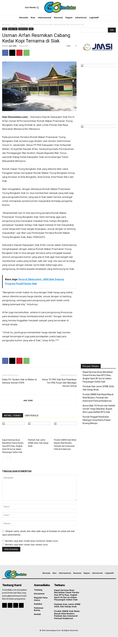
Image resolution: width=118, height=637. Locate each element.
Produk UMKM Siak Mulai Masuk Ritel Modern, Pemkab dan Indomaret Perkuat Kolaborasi (98, 397)
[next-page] (9, 458)
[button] (32, 7)
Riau (15, 24)
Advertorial (23, 29)
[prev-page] (4, 458)
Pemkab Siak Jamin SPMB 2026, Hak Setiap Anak (38, 443)
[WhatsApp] (26, 53)
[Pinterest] (19, 53)
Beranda (6, 24)
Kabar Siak (24, 24)
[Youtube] (21, 605)
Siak (31, 29)
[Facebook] (5, 53)
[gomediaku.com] (59, 7)
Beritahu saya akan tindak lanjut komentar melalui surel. (31, 541)
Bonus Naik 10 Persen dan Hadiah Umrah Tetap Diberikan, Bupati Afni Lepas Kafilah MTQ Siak (99, 408)
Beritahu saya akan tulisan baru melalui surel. (26, 544)
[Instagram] (10, 605)
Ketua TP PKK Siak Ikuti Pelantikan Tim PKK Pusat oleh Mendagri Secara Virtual (59, 382)
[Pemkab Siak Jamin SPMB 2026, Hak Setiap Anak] (39, 429)
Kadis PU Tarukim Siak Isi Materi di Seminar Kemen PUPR (19, 381)
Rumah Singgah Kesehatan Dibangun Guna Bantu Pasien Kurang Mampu (97, 420)
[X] (12, 53)
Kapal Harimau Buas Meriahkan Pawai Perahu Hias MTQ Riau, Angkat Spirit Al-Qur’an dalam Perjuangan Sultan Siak (13, 446)
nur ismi (12, 46)
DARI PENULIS (31, 415)
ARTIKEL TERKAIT (12, 415)
